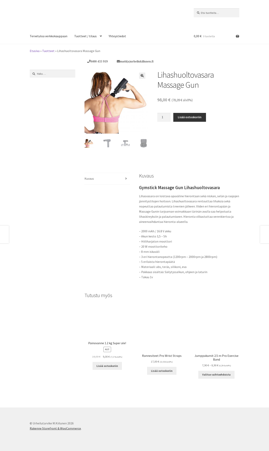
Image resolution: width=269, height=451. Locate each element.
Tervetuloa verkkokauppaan (48, 36)
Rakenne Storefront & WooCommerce (55, 428)
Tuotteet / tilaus (85, 36)
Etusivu (35, 51)
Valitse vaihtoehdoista (216, 374)
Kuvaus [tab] (89, 178)
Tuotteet (48, 51)
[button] (142, 76)
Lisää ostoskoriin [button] (107, 366)
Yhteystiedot (117, 36)
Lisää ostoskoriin (189, 117)
